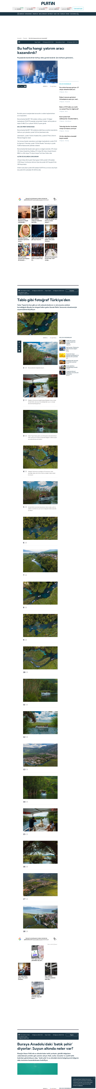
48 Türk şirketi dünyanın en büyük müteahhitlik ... (23, 220)
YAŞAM (54, 13)
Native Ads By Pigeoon (52, 204)
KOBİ (58, 13)
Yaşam (71, 1036)
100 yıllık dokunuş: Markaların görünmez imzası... (23, 239)
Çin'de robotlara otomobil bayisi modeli (67, 136)
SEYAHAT (67, 13)
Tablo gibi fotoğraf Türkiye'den (43, 300)
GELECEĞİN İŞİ (73, 13)
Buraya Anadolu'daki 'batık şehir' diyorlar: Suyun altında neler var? (45, 1047)
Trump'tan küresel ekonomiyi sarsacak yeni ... (23, 960)
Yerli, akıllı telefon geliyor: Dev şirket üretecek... (49, 239)
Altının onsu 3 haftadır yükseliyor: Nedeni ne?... (37, 979)
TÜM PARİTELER (78, 8)
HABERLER (22, 13)
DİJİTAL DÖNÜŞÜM (43, 13)
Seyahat (72, 290)
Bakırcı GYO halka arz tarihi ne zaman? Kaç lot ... (37, 258)
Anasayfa (19, 38)
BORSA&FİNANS (28, 13)
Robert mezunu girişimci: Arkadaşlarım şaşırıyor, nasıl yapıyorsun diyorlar (68, 97)
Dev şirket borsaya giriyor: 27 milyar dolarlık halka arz (68, 87)
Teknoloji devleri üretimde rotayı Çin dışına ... (37, 998)
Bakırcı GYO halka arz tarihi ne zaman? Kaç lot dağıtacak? (68, 107)
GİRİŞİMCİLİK (35, 13)
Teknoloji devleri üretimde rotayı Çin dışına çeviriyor (68, 126)
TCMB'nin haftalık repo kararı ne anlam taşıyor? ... (51, 220)
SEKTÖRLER (50, 13)
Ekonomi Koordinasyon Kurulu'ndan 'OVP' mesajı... (51, 258)
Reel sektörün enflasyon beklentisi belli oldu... (37, 220)
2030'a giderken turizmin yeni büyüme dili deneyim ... (23, 258)
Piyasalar (25, 38)
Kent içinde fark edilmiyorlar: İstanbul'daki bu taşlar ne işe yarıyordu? (69, 117)
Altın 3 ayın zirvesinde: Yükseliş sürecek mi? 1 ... (51, 960)
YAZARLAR (62, 13)
